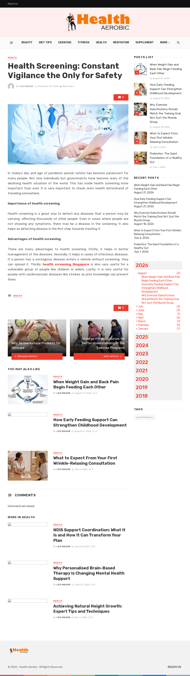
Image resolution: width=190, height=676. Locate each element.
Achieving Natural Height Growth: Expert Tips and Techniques (87, 609)
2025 (142, 337)
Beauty (27, 42)
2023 (142, 354)
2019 (142, 387)
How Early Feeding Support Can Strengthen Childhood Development (90, 422)
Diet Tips (45, 42)
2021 (142, 371)
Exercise (64, 42)
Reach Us (13, 3)
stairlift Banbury (144, 417)
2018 (142, 396)
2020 (142, 379)
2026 (142, 265)
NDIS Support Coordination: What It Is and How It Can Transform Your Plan (89, 535)
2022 (142, 362)
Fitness (83, 42)
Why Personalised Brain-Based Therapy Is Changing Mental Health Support (89, 573)
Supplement (144, 42)
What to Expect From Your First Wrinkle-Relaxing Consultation (85, 460)
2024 (142, 345)
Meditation (121, 42)
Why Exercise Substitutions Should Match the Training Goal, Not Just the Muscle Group (165, 113)
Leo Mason (26, 86)
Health (101, 42)
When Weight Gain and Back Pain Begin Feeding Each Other (86, 384)
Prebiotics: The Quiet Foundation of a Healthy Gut (166, 158)
